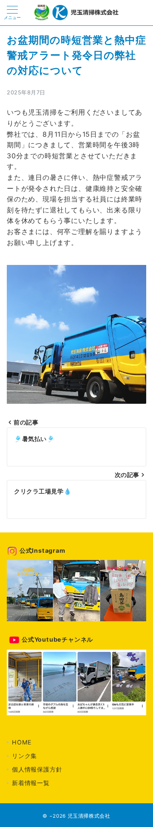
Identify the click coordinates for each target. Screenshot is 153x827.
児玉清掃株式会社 (89, 816)
